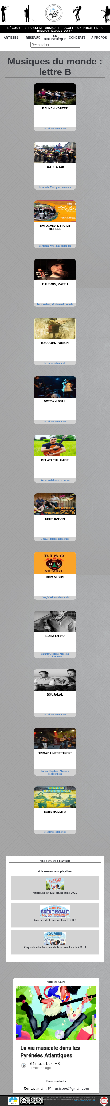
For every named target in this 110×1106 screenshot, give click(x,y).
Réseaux (33, 37)
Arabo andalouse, (50, 480)
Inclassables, (44, 304)
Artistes (11, 37)
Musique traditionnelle (58, 655)
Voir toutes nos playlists (55, 871)
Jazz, (44, 539)
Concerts (77, 37)
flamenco (65, 480)
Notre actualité (56, 981)
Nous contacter (56, 1081)
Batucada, (44, 187)
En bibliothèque (55, 37)
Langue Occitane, (50, 654)
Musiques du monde (55, 128)
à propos (99, 37)
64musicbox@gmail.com (68, 1089)
